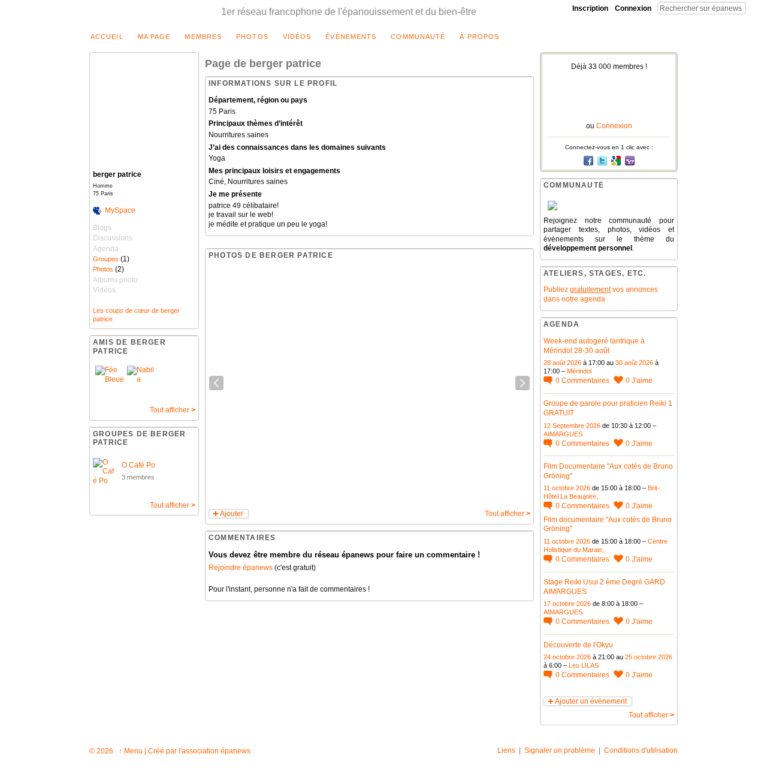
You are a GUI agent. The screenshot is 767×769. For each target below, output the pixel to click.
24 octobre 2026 (567, 657)
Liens (506, 750)
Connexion (633, 8)
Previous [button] (216, 383)
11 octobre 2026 (566, 487)
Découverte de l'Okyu (578, 645)
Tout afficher (172, 410)
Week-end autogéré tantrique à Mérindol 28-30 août (594, 346)
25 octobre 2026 (648, 657)
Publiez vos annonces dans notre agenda (600, 294)
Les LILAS (584, 665)
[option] (369, 383)
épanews (235, 751)
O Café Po (138, 465)
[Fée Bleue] (109, 380)
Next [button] (522, 383)
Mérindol (579, 371)
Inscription (590, 8)
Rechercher (755, 7)
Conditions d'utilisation (641, 750)
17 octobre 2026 (567, 603)
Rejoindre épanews (241, 567)
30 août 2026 (634, 362)
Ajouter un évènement (591, 701)
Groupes (106, 259)
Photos (103, 269)
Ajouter (231, 513)
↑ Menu (131, 751)
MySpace (120, 210)
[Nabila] (141, 380)
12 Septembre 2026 (571, 425)
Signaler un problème (559, 750)
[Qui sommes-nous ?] (608, 205)
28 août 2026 (562, 362)
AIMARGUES (562, 434)
